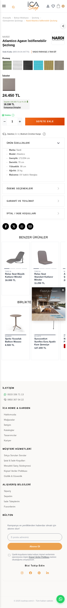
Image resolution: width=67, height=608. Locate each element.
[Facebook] (5, 226)
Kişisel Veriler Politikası (15, 471)
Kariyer (7, 440)
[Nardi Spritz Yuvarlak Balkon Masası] (15, 322)
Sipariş (7, 491)
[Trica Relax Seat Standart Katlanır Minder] (45, 257)
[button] (6, 268)
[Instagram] (22, 573)
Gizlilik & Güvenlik (13, 476)
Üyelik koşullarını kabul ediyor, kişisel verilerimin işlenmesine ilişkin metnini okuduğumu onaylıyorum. (34, 557)
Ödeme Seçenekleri (20, 188)
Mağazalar (9, 419)
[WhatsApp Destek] (60, 599)
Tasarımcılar (10, 435)
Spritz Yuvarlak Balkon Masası (13, 340)
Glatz (37, 336)
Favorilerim (9, 506)
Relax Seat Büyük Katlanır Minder (15, 275)
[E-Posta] (30, 226)
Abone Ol (35, 546)
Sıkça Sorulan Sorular (15, 455)
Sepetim (8, 496)
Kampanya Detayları (12, 107)
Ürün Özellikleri (18, 143)
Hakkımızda (10, 414)
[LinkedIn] (47, 573)
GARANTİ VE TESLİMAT (20, 201)
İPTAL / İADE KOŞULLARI (21, 213)
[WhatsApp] (22, 226)
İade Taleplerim (12, 501)
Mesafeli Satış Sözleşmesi (17, 465)
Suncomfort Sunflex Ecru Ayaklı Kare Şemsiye (45, 341)
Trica (8, 271)
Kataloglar (9, 430)
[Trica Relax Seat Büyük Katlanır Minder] (15, 257)
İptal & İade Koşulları (14, 460)
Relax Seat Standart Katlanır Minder (43, 277)
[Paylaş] (63, 26)
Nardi (8, 336)
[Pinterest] (39, 573)
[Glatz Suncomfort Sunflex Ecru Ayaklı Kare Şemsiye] (45, 322)
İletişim (7, 425)
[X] (14, 226)
